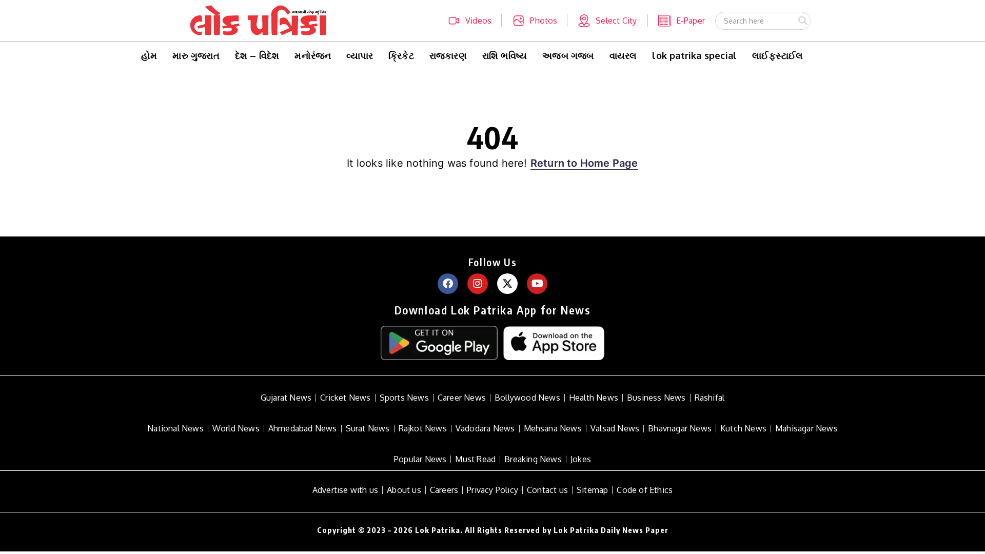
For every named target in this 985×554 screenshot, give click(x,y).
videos (478, 20)
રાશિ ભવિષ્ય (504, 55)
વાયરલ (623, 55)
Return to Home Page (584, 163)
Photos (543, 20)
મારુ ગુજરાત (195, 55)
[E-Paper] (664, 20)
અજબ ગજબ (568, 55)
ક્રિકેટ (401, 55)
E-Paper (690, 20)
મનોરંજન (312, 55)
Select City (616, 20)
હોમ (149, 55)
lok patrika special (694, 55)
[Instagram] (477, 283)
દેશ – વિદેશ (257, 55)
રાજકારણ (448, 55)
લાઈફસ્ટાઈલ (777, 55)
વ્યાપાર (359, 55)
